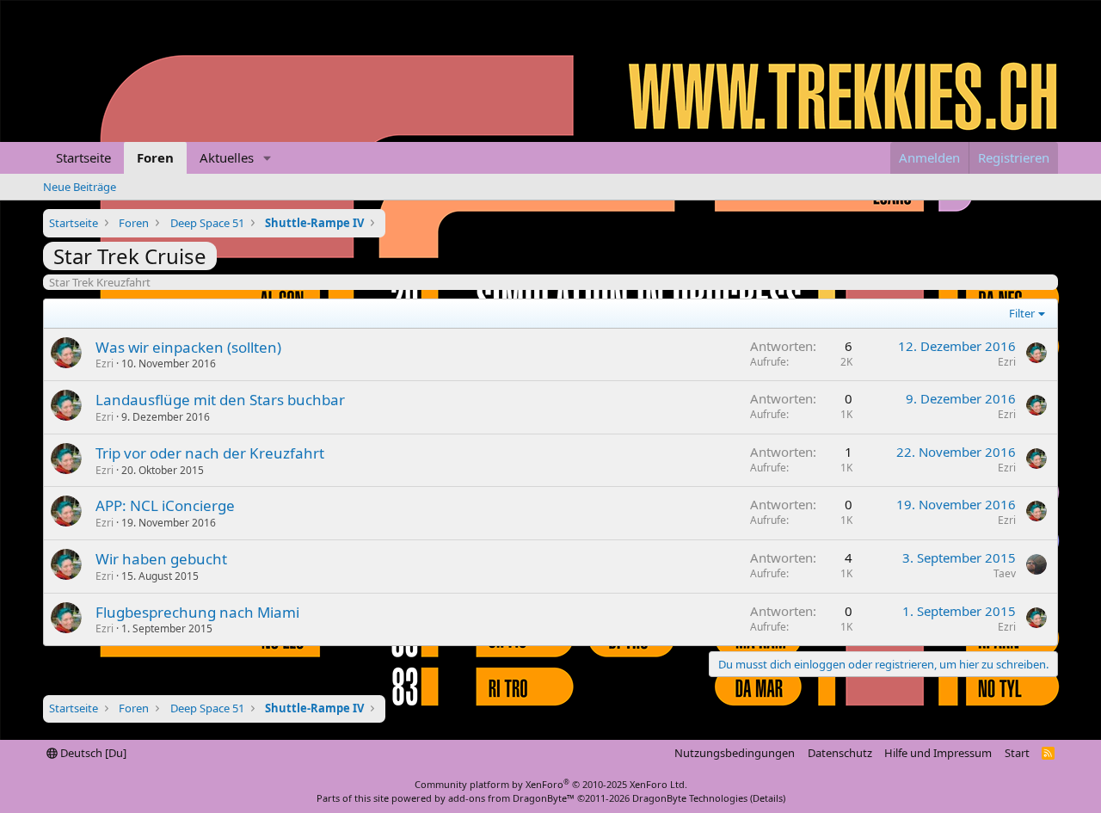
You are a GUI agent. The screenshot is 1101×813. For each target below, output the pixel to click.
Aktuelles (227, 157)
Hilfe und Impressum (938, 753)
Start (1017, 753)
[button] (267, 158)
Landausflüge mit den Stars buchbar (220, 400)
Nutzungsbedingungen (734, 753)
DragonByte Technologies (689, 797)
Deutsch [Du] (92, 753)
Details (768, 797)
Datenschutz (840, 753)
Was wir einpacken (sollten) (188, 347)
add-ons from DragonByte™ (511, 797)
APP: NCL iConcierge (165, 505)
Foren (155, 157)
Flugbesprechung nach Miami (197, 612)
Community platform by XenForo (551, 784)
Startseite (83, 157)
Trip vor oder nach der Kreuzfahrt (209, 453)
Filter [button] (1022, 313)
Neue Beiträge (79, 186)
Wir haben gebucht (161, 559)
